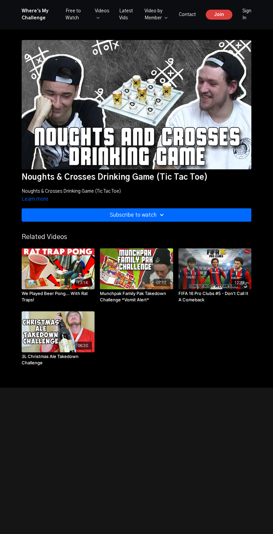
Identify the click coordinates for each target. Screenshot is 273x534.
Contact (187, 14)
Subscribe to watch (133, 215)
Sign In (246, 14)
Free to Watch (73, 14)
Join (219, 14)
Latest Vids (126, 14)
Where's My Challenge (35, 14)
